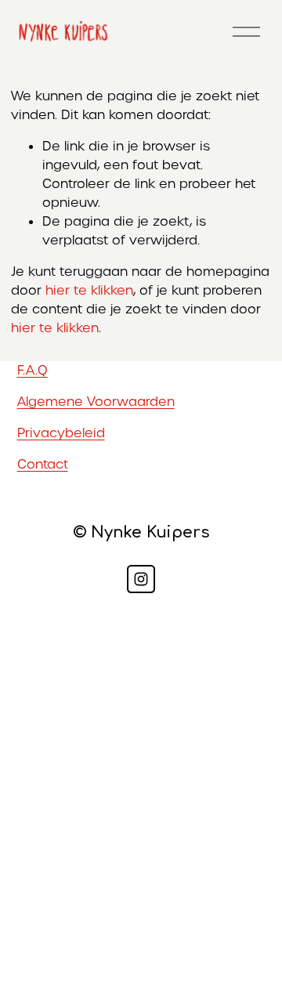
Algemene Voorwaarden (96, 401)
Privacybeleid (61, 433)
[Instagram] (141, 579)
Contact (42, 464)
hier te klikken (89, 290)
